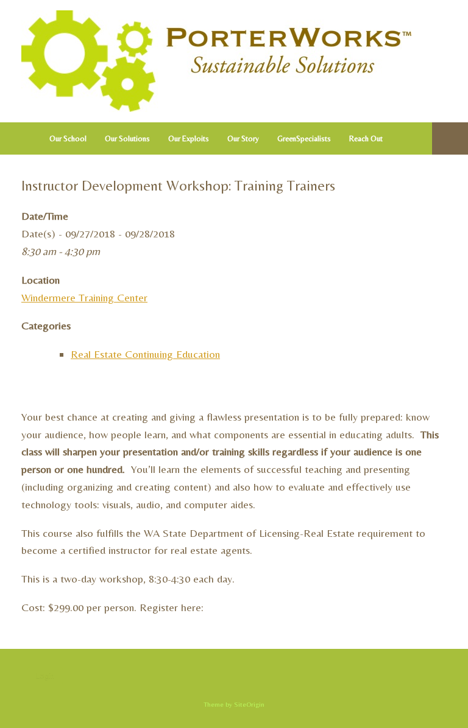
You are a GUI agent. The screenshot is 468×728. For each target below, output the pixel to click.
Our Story (243, 138)
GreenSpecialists (304, 138)
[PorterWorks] (216, 61)
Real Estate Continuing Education (145, 354)
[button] (450, 138)
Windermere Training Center (84, 297)
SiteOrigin (249, 704)
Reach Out (366, 138)
